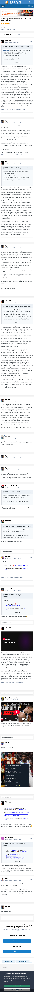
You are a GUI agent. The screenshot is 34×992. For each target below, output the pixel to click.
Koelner (8, 556)
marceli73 (8, 589)
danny (7, 742)
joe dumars (9, 837)
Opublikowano (13, 42)
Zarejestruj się (17, 941)
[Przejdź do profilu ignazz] (2, 121)
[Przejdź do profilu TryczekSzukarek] (2, 486)
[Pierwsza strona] (2, 35)
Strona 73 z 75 (19, 34)
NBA (14, 29)
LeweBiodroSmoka (11, 698)
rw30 (21, 46)
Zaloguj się (17, 951)
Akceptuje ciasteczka (17, 986)
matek (7, 436)
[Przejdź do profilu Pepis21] (2, 521)
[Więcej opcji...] (31, 42)
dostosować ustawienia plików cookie (18, 978)
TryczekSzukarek (11, 486)
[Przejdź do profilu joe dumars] (2, 838)
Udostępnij (9, 961)
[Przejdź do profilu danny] (2, 743)
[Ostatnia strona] (32, 35)
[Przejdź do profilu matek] (2, 437)
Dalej (28, 34)
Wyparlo (8, 41)
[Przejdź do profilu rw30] (2, 879)
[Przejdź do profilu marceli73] (2, 589)
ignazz (6, 27)
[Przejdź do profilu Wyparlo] (2, 41)
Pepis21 (8, 520)
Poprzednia (7, 34)
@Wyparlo (6, 50)
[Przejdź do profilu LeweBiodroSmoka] (2, 699)
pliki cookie (25, 975)
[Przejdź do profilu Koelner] (2, 557)
